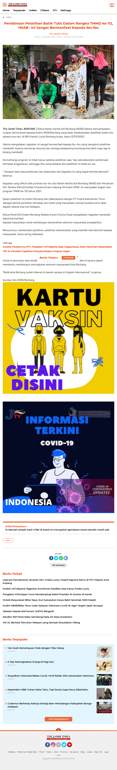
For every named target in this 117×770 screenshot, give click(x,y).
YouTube (71, 748)
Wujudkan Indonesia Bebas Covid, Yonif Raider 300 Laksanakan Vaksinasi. (51, 675)
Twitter (65, 748)
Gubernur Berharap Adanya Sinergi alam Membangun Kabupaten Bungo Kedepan (50, 705)
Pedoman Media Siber (27, 752)
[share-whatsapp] (61, 558)
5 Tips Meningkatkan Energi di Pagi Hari (31, 661)
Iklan (56, 752)
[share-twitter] (56, 558)
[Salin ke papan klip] (66, 558)
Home (6, 10)
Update (69, 258)
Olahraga (65, 10)
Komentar (60, 565)
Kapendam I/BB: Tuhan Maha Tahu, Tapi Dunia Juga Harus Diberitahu (48, 689)
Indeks (33, 10)
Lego (106, 752)
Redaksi (11, 752)
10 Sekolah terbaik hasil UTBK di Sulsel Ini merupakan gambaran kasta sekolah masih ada (57, 529)
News (49, 752)
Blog (83, 752)
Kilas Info (98, 752)
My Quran (74, 752)
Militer (8, 540)
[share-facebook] (51, 558)
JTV (55, 10)
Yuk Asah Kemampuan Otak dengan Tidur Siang (36, 648)
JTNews (44, 10)
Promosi (64, 752)
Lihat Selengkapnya (58, 719)
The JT (42, 752)
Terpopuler (19, 10)
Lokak (89, 752)
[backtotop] (58, 731)
